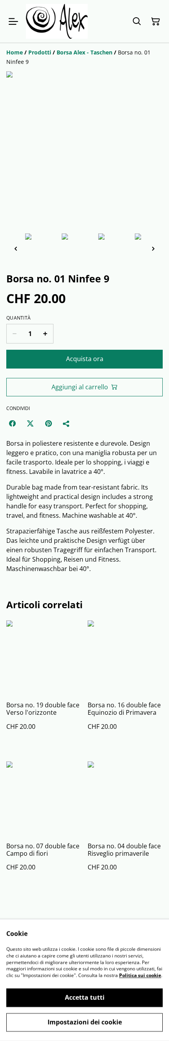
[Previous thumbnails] (15, 248)
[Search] (136, 21)
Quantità (18, 318)
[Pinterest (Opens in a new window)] (48, 423)
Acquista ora (84, 358)
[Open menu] (13, 21)
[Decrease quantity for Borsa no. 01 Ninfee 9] (14, 333)
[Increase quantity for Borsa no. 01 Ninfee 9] (45, 333)
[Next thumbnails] (153, 248)
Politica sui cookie (140, 975)
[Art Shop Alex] (57, 21)
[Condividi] (66, 423)
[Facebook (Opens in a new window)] (12, 423)
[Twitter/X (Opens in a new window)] (30, 423)
